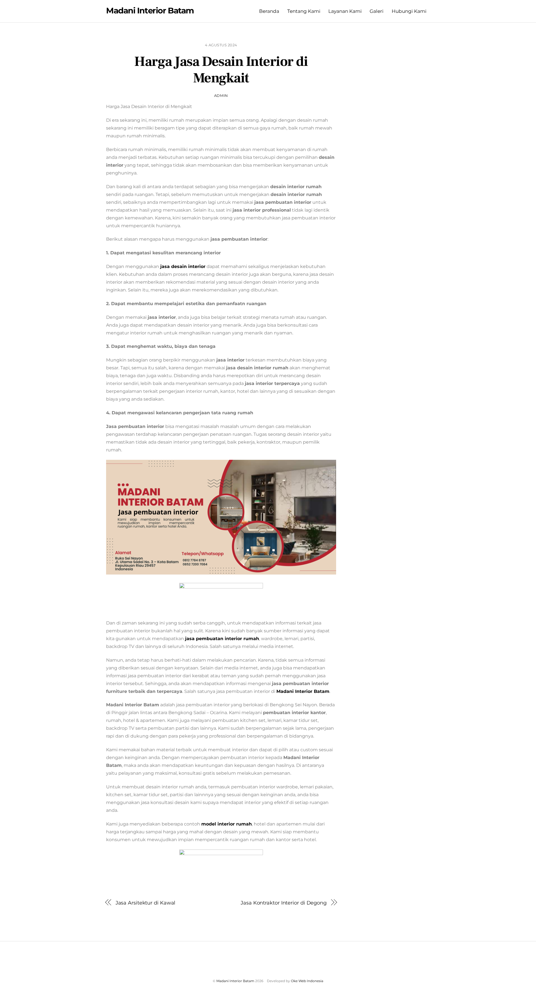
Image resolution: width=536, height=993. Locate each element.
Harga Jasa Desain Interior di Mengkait (221, 70)
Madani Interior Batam (235, 981)
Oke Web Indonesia (307, 981)
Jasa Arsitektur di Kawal (146, 902)
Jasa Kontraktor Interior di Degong (284, 902)
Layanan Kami (345, 11)
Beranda (269, 11)
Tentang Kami (303, 11)
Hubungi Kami (409, 11)
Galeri (377, 11)
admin (221, 95)
